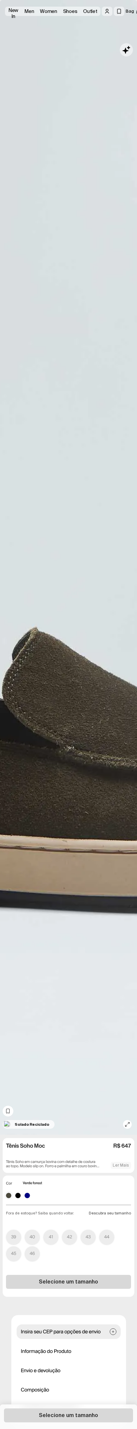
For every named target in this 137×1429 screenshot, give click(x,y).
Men (29, 11)
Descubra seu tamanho (110, 1213)
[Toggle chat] (126, 49)
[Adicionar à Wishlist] (8, 1111)
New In (13, 11)
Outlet (90, 11)
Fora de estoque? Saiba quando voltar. (40, 1213)
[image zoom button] (127, 1124)
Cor (9, 1183)
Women (48, 11)
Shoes (70, 11)
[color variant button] (9, 1195)
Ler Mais (121, 1165)
